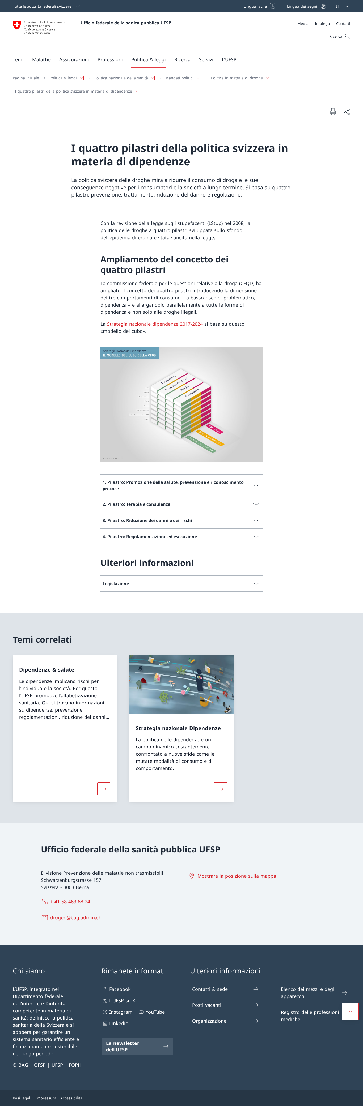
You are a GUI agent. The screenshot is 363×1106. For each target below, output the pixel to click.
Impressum (46, 1097)
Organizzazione (209, 1021)
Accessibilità (71, 1097)
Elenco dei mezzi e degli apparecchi (308, 992)
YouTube (155, 1012)
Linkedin (118, 1023)
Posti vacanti (206, 1005)
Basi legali (22, 1097)
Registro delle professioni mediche (310, 1015)
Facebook (120, 989)
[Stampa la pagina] (333, 111)
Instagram (121, 1012)
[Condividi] (346, 111)
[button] (18, 59)
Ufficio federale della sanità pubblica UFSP (126, 23)
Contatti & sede (210, 989)
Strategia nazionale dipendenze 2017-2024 (155, 324)
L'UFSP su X (122, 1000)
